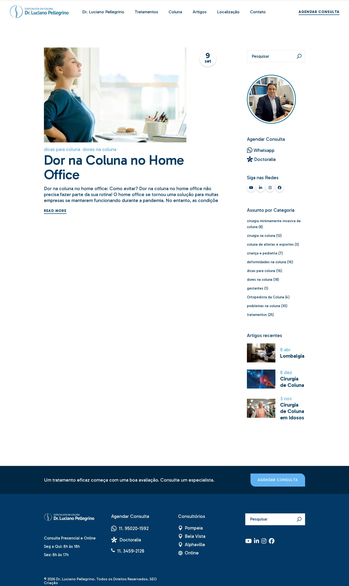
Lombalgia (292, 356)
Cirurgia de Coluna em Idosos (292, 411)
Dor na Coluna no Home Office (114, 167)
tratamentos (257, 315)
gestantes (255, 288)
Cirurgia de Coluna (292, 381)
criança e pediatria (262, 253)
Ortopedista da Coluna (265, 297)
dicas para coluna (62, 149)
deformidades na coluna (266, 262)
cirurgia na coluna (261, 236)
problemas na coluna (263, 306)
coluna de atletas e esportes (270, 244)
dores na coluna (99, 149)
